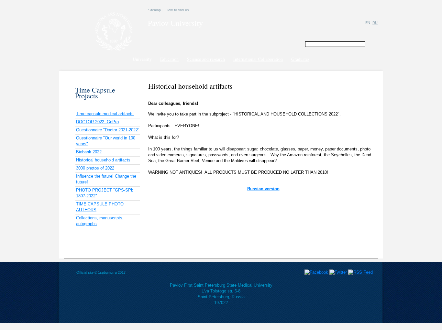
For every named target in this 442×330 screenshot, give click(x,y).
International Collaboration (258, 59)
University (142, 59)
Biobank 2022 (89, 151)
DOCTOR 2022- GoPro (97, 121)
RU (375, 23)
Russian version (263, 188)
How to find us (177, 10)
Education (169, 59)
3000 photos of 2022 (95, 168)
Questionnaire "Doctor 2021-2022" (107, 129)
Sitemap (154, 10)
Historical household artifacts (103, 160)
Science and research (206, 59)
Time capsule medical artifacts (105, 113)
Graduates (300, 59)
